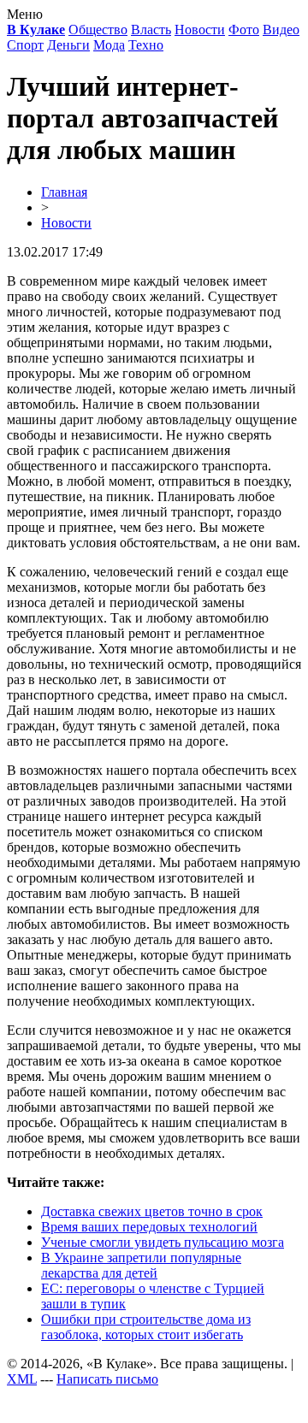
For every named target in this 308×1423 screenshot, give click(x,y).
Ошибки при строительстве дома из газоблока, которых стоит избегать (146, 1327)
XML (22, 1379)
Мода (109, 45)
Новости (200, 29)
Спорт (25, 45)
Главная (64, 192)
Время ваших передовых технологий (149, 1226)
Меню (25, 14)
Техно (145, 45)
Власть (151, 29)
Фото (243, 29)
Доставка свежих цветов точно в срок (152, 1211)
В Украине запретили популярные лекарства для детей (141, 1265)
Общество (97, 29)
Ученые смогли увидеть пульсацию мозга (162, 1242)
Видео (281, 29)
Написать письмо (107, 1379)
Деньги (68, 45)
